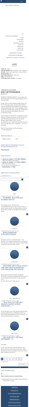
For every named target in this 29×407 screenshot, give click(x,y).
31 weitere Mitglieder (20, 162)
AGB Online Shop (14, 396)
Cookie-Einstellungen (14, 405)
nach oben (22, 364)
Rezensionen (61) (6, 176)
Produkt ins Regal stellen (16, 57)
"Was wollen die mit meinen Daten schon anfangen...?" (12, 304)
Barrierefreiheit (14, 399)
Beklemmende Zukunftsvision (9, 233)
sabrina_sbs (5, 159)
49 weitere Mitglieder (20, 159)
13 (14, 359)
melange (11, 159)
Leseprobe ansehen (15, 53)
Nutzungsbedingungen (14, 393)
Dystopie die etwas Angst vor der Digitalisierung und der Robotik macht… (14, 267)
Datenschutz (14, 390)
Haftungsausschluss (14, 402)
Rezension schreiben (16, 55)
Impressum (15, 387)
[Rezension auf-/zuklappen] (27, 214)
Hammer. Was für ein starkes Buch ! (12, 199)
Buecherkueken (6, 167)
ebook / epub (6, 139)
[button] (23, 1)
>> (20, 359)
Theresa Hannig (8, 90)
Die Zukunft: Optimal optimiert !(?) (12, 338)
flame (14, 167)
